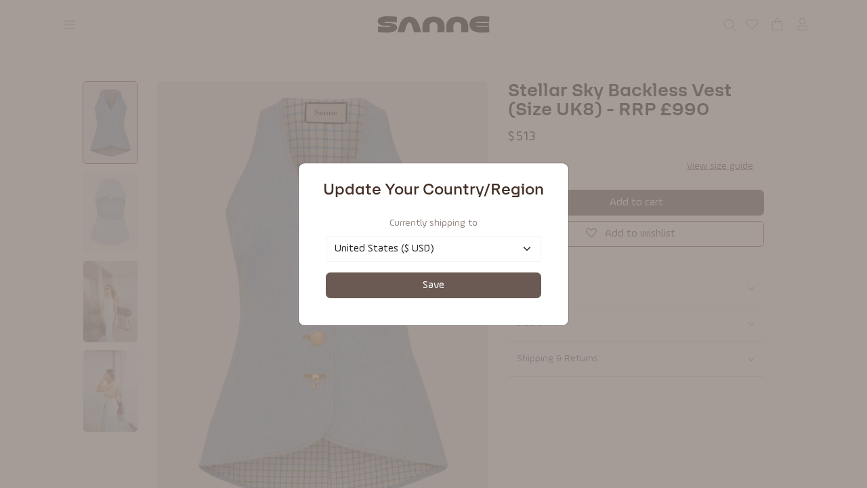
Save (433, 285)
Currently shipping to (433, 223)
